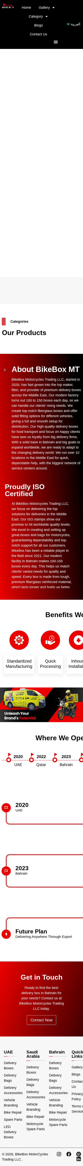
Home (26, 7)
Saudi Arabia (33, 1054)
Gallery (44, 7)
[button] (56, 42)
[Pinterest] (78, 1154)
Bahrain (57, 1052)
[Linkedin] (78, 1159)
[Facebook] (68, 1154)
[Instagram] (59, 1154)
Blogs (38, 25)
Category (36, 16)
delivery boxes (67, 426)
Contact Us (38, 34)
